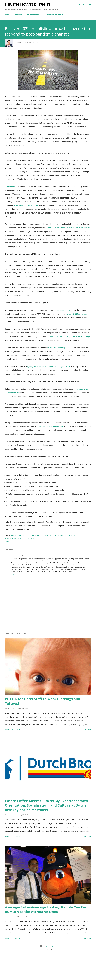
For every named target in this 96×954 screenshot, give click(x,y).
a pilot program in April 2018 (60, 348)
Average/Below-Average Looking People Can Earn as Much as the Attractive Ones (47, 909)
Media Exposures (33, 14)
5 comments (17, 836)
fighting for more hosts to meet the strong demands (48, 366)
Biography (18, 14)
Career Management (17, 536)
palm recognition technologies (51, 426)
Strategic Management (13, 538)
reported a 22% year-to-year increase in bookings (69, 336)
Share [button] (7, 542)
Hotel (28, 536)
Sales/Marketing (70, 536)
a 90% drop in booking (63, 310)
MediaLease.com (37, 529)
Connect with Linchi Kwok (54, 14)
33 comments (17, 938)
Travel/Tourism (28, 538)
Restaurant (58, 536)
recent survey (12, 187)
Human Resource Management (42, 536)
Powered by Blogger (49, 946)
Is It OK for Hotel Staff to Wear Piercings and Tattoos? (42, 701)
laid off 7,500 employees (77, 314)
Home (7, 14)
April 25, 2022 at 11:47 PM (28, 556)
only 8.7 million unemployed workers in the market (69, 228)
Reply (12, 574)
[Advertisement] (48, 616)
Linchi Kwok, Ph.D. (28, 4)
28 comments (17, 730)
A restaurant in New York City (26, 205)
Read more (87, 730)
